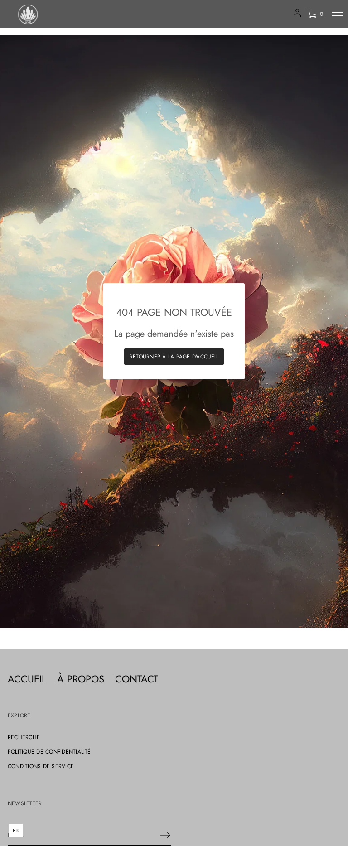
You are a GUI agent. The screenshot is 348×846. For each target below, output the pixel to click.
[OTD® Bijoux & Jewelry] (28, 14)
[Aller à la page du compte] (297, 16)
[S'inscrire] (165, 835)
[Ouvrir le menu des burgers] (337, 14)
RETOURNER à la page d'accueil (174, 357)
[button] (315, 14)
